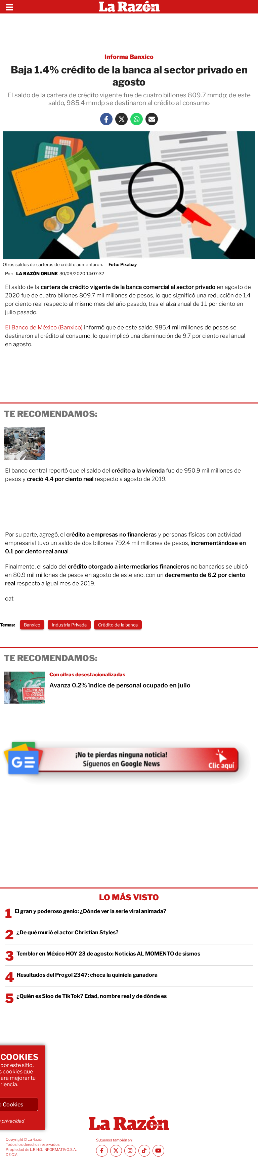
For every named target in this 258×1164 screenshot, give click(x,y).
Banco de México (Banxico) (47, 327)
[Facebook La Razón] (106, 119)
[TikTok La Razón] (144, 1151)
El (8, 327)
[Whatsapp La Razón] (136, 119)
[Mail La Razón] (151, 119)
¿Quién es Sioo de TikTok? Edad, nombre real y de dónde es (91, 996)
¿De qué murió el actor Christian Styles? (67, 932)
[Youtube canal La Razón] (158, 1151)
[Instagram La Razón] (130, 1151)
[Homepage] (129, 6)
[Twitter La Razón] (121, 119)
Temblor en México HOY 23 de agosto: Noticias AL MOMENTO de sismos (108, 953)
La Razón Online (37, 273)
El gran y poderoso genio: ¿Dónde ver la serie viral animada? (90, 911)
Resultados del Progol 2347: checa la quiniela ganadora (87, 975)
